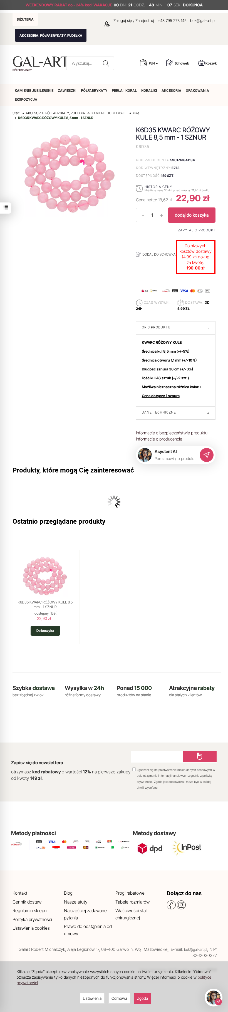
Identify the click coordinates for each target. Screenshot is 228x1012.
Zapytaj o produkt (196, 230)
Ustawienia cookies (31, 928)
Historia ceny (158, 187)
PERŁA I (124, 90)
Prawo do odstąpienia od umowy (88, 930)
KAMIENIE (34, 90)
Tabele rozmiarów (132, 902)
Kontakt (20, 893)
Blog (68, 893)
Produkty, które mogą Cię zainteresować (73, 470)
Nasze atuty (75, 902)
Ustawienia (92, 998)
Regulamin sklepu (30, 910)
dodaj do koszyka (192, 215)
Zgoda (142, 998)
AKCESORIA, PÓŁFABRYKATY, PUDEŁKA (50, 35)
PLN (152, 63)
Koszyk (211, 63)
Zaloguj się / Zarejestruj (133, 20)
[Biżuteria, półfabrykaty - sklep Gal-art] (42, 61)
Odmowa (119, 998)
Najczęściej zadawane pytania (85, 914)
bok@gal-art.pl (202, 20)
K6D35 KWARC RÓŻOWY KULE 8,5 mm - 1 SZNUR (45, 604)
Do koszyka (45, 631)
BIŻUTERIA (25, 19)
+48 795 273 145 (172, 20)
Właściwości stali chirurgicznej (131, 914)
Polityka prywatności (32, 919)
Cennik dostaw (27, 902)
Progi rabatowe (130, 893)
